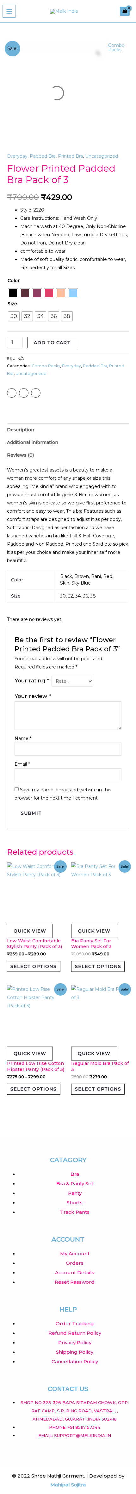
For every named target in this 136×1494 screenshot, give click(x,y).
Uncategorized (101, 156)
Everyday (17, 156)
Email (22, 764)
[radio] (13, 293)
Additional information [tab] (32, 442)
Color (14, 280)
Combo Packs (116, 47)
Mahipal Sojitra (68, 1485)
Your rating (32, 680)
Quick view (30, 931)
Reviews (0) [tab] (20, 455)
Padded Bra (43, 156)
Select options (33, 966)
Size (12, 304)
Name (23, 738)
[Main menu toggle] (9, 11)
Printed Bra (70, 156)
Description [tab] (20, 430)
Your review (33, 696)
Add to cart (52, 342)
